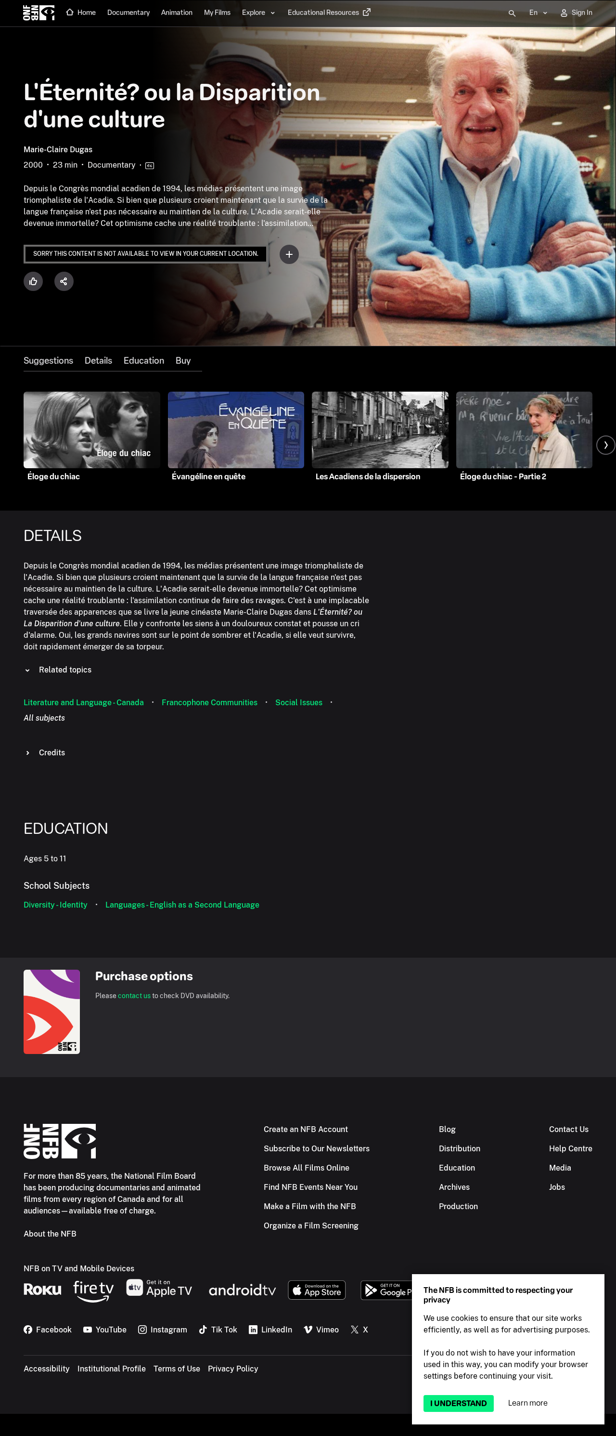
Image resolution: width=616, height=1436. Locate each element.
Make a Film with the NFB (310, 1206)
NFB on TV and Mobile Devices (79, 1268)
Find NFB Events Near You (311, 1187)
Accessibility (47, 1368)
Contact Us (569, 1129)
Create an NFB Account (306, 1129)
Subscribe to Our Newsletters (317, 1148)
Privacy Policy (233, 1368)
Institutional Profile (111, 1368)
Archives (454, 1187)
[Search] (512, 13)
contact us (134, 996)
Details (98, 361)
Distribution (459, 1148)
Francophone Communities (209, 702)
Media (560, 1168)
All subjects (44, 718)
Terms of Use (177, 1368)
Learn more (528, 1403)
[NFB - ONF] (38, 13)
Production (458, 1206)
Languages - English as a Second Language (182, 904)
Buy (183, 361)
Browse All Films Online (306, 1168)
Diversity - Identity (56, 904)
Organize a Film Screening (311, 1225)
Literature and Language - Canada (84, 702)
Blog (447, 1129)
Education (144, 361)
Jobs (557, 1187)
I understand (458, 1403)
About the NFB (50, 1233)
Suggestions (48, 361)
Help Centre (570, 1148)
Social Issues (298, 702)
